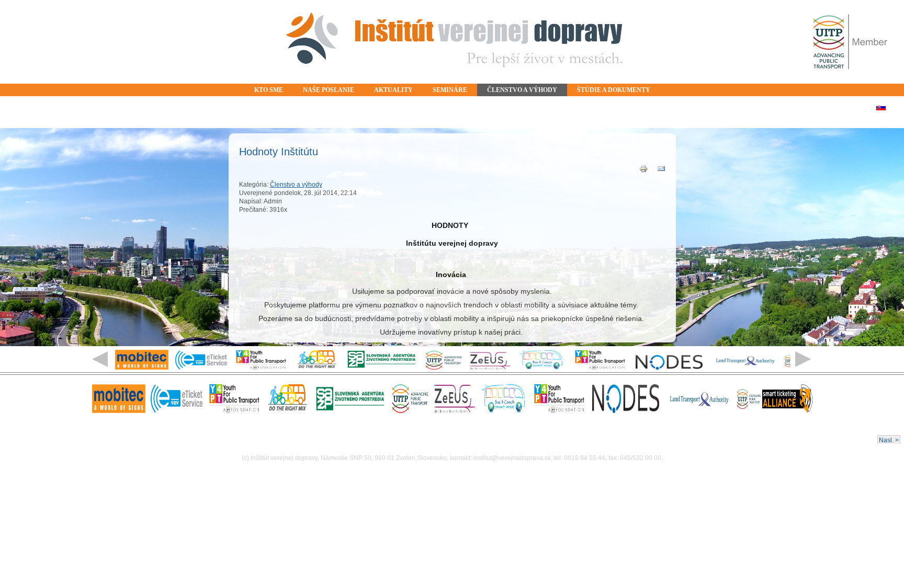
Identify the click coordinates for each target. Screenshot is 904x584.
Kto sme (268, 90)
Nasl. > (889, 440)
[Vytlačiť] (643, 171)
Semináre (450, 90)
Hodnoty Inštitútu (278, 151)
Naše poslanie (328, 90)
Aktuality (393, 90)
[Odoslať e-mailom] (661, 171)
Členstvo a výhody (522, 90)
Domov (452, 42)
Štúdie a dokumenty (613, 90)
